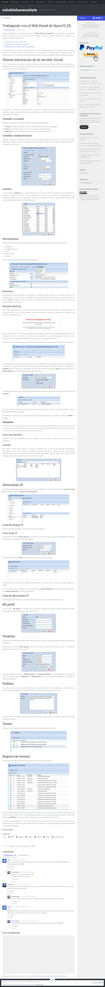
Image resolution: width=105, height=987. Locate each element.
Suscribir (84, 127)
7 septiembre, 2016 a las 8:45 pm (29, 921)
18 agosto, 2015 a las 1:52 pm (28, 872)
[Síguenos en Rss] (102, 18)
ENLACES (72, 2)
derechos (15, 826)
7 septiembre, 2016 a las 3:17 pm (22, 906)
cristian (9, 906)
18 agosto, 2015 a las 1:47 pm (19, 860)
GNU (16, 846)
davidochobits (10, 30)
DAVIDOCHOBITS (82, 2)
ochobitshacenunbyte (19, 10)
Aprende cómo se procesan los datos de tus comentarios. (48, 976)
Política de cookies (39, 984)
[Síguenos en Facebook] (94, 18)
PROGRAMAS (14, 2)
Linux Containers (26, 846)
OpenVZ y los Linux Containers (15, 42)
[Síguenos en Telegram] (99, 18)
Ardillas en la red (86, 87)
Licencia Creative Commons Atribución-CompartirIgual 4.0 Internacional (89, 197)
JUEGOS (50, 2)
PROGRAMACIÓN (60, 2)
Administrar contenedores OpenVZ (17, 44)
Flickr (58, 823)
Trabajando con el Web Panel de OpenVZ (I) (19, 47)
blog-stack (11, 846)
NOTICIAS (24, 2)
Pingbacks (24, 855)
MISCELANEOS (41, 2)
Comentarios (10, 855)
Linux (20, 846)
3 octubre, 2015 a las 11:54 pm (23, 884)
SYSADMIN (4, 2)
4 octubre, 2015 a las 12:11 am (28, 896)
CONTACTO (93, 2)
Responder (10, 869)
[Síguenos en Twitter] (96, 18)
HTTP (32, 2)
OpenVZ (33, 846)
